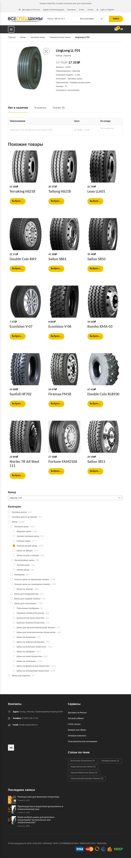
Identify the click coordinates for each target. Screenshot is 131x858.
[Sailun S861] (65, 234)
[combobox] (65, 498)
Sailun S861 (57, 259)
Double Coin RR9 (23, 259)
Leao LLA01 (96, 192)
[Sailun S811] (104, 437)
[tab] (19, 109)
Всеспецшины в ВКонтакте (11, 748)
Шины (23, 37)
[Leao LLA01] (104, 166)
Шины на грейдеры (26, 651)
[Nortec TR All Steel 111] (27, 437)
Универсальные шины (60, 37)
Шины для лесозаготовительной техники (36, 627)
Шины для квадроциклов (26, 594)
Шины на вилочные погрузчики (31, 647)
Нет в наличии (18, 107)
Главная (11, 37)
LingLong (76, 71)
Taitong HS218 (59, 192)
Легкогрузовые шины (24, 560)
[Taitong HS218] (65, 166)
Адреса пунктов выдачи (53, 10)
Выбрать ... (17, 201)
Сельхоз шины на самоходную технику (32, 584)
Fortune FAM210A (62, 462)
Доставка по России (31, 10)
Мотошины (19, 575)
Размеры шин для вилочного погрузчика (38, 797)
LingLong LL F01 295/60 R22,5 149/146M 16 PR (31, 130)
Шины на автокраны (26, 637)
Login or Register (107, 10)
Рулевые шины (24, 541)
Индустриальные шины (83, 767)
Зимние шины (23, 565)
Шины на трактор (25, 589)
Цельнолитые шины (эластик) (30, 618)
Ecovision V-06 (59, 327)
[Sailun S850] (104, 234)
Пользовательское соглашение (82, 741)
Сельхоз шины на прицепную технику (31, 579)
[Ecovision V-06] (65, 302)
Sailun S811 (96, 462)
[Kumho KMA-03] (104, 302)
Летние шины (23, 570)
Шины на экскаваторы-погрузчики (33, 671)
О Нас (81, 10)
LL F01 (78, 75)
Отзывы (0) (59, 108)
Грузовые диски (19, 512)
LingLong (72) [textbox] (64, 498)
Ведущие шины (24, 531)
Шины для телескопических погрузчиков (36, 632)
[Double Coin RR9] (27, 234)
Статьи (90, 10)
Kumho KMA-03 (99, 327)
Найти (116, 19)
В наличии (40, 108)
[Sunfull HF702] (27, 369)
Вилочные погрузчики (83, 761)
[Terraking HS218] (27, 166)
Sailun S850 (96, 259)
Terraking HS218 (22, 192)
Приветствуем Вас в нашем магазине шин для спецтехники (66, 3)
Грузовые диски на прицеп (24, 517)
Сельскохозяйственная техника (87, 779)
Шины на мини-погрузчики (29, 656)
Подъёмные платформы (28, 608)
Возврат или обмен (77, 730)
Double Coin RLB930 (103, 394)
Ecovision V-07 (21, 327)
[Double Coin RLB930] (104, 369)
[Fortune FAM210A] (65, 437)
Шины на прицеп (25, 551)
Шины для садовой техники (27, 599)
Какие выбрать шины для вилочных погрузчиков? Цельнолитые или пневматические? (36, 820)
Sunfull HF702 (20, 394)
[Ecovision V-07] (27, 302)
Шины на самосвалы (26, 661)
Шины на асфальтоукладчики (31, 642)
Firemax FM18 (59, 394)
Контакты (71, 10)
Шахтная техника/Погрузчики (31, 623)
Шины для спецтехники (25, 603)
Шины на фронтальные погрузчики (33, 666)
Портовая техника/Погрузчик (30, 613)
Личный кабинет (76, 718)
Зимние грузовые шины (28, 536)
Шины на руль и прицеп (28, 555)
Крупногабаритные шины (84, 773)
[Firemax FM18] (65, 369)
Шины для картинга (21, 676)
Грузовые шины (38, 37)
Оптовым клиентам (77, 736)
